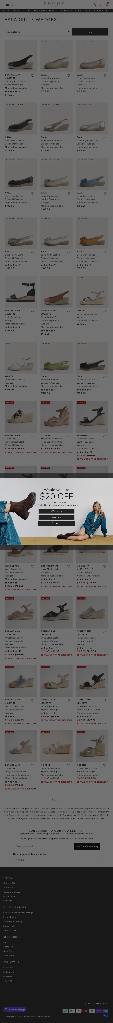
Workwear (56, 511)
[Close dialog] (2, 480)
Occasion (56, 523)
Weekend (56, 517)
